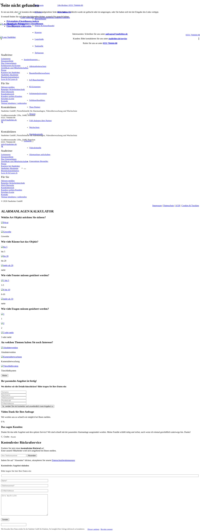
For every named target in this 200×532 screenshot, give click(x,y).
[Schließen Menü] (25, 168)
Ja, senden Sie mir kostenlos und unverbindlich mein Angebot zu (27, 406)
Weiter (4, 376)
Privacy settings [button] (93, 529)
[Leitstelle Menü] (32, 141)
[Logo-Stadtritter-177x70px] (12, 24)
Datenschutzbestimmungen (63, 460)
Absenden (32, 456)
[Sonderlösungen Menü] (39, 60)
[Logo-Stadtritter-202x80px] (30, 17)
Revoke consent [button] (107, 529)
